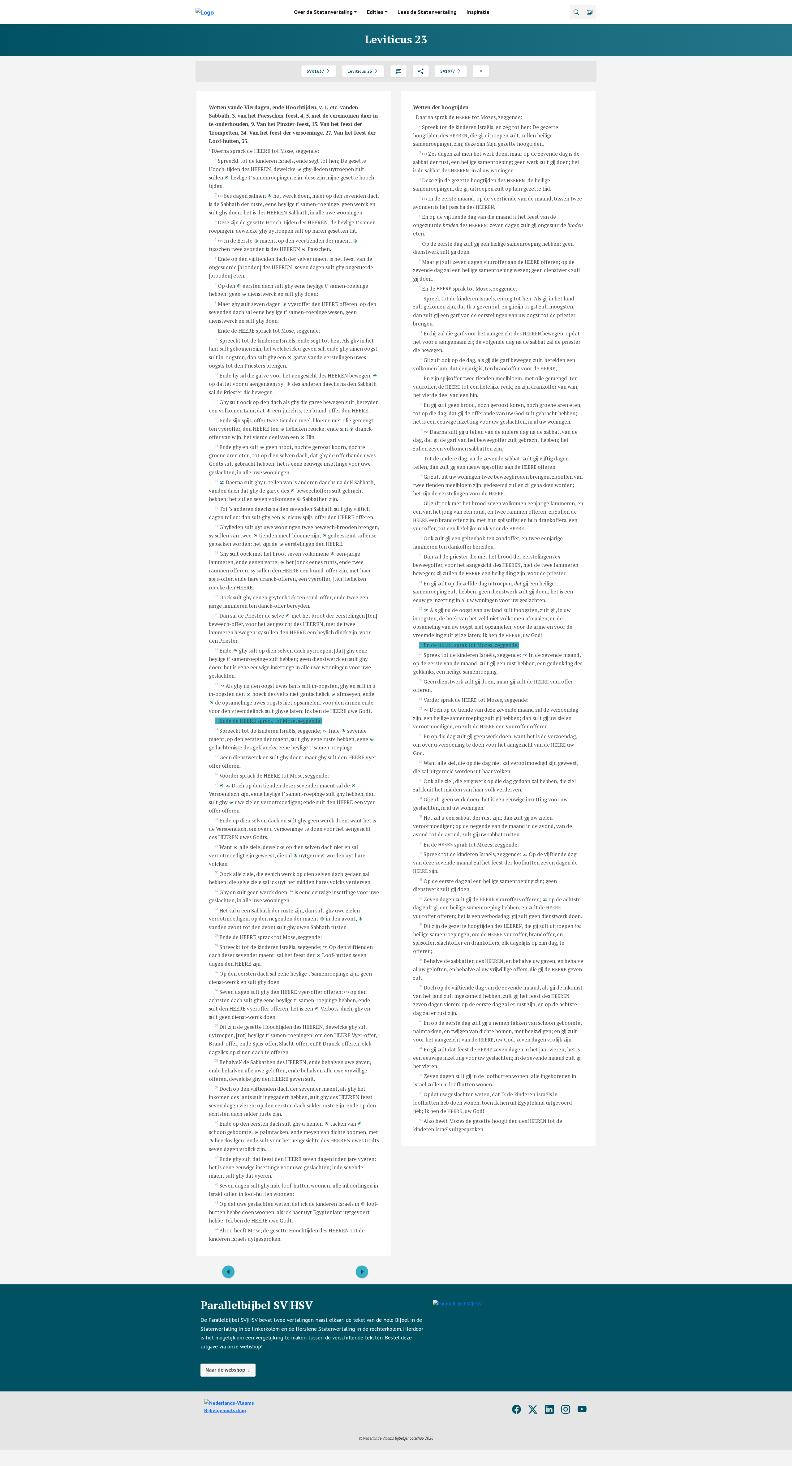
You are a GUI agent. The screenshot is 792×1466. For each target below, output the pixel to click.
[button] (589, 12)
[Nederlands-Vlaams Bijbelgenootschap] (243, 1406)
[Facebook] (516, 1409)
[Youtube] (582, 1409)
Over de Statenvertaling (323, 11)
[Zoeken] (576, 12)
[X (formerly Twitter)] (532, 1409)
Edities (375, 11)
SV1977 (448, 71)
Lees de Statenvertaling (427, 11)
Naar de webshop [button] (226, 1369)
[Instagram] (565, 1409)
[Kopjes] (398, 71)
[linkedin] (549, 1409)
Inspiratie (478, 11)
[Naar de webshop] (457, 1337)
